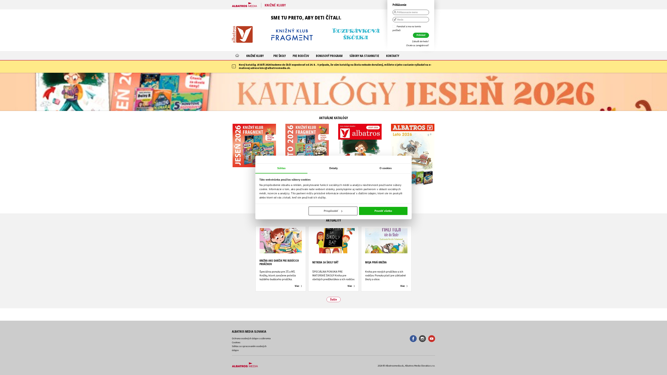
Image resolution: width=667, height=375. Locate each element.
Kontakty (392, 56)
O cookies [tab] (386, 168)
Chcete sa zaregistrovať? (417, 45)
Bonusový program (329, 56)
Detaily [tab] (333, 168)
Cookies (236, 342)
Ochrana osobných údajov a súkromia (251, 338)
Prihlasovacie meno (407, 12)
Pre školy (279, 56)
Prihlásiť (421, 35)
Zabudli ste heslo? (420, 41)
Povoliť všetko (383, 210)
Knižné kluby (255, 56)
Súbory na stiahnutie (364, 56)
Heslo (400, 19)
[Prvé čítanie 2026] (333, 92)
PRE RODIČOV (301, 56)
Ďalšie (333, 299)
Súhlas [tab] (281, 168)
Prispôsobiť (331, 210)
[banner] (244, 4)
